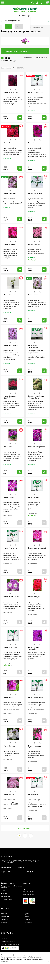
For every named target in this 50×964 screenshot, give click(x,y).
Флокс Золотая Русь (35, 92)
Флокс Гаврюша (9, 193)
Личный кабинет (28, 892)
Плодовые (4, 919)
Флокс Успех (8, 447)
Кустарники (5, 917)
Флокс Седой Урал (35, 193)
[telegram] (32, 872)
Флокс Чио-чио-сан (10, 345)
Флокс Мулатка (33, 794)
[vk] (28, 872)
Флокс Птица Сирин (35, 697)
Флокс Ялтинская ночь (36, 143)
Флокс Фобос (8, 143)
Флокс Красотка (34, 244)
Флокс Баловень (34, 295)
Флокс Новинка (9, 746)
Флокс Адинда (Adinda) (36, 447)
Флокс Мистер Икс (10, 548)
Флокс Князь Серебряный (33, 346)
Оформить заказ (28, 895)
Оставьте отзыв (6, 899)
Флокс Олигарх (9, 244)
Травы (27, 917)
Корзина (25, 889)
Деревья (4, 914)
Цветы (27, 914)
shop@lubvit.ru (6, 867)
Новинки (4, 893)
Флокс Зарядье (33, 497)
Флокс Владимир (9, 794)
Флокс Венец (8, 697)
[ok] (30, 872)
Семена (27, 919)
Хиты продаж (5, 896)
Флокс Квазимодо (10, 497)
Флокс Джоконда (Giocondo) (34, 648)
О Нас (3, 890)
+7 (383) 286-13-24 (7, 856)
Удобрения (28, 922)
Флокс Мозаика (9, 295)
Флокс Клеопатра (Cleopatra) (34, 747)
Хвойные (4, 922)
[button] (10, 948)
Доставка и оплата (7, 883)
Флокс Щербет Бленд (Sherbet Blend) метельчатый (36, 398)
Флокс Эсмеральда (10, 92)
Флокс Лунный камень (11, 596)
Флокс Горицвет (34, 596)
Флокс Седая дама (10, 647)
